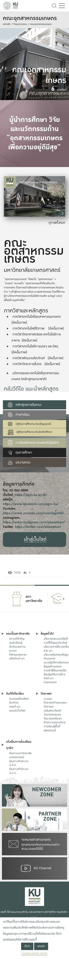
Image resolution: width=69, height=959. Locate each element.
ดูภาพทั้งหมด (56, 222)
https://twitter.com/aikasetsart (38, 527)
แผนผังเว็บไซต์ (17, 710)
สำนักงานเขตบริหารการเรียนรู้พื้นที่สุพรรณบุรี (55, 726)
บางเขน (48, 698)
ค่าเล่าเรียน (23, 414)
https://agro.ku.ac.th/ (31, 495)
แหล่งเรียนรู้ (15, 642)
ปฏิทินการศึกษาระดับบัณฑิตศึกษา (34, 432)
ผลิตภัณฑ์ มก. (17, 658)
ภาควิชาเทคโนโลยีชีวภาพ (28, 328)
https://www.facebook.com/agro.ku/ (30, 504)
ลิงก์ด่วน (14, 702)
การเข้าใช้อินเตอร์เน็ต (55, 670)
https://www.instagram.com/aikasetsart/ (34, 522)
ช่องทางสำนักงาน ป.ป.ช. (18, 763)
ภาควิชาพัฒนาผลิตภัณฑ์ (28, 358)
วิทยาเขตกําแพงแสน (55, 702)
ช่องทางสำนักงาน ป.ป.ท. (18, 771)
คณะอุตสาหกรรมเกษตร (41, 24)
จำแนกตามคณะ (20, 24)
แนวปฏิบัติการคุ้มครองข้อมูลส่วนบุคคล (56, 664)
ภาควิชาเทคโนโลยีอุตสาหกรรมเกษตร (36, 316)
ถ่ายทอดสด (50, 682)
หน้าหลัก (6, 24)
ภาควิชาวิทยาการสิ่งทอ (27, 364)
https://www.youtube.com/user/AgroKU (33, 513)
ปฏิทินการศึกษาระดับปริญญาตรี (33, 424)
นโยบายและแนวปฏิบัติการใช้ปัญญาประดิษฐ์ (56, 640)
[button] (62, 213)
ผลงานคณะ (23, 462)
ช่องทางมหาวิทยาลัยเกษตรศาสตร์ (20, 755)
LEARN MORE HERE (34, 953)
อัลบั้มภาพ (19, 322)
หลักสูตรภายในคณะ (29, 404)
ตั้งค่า (27, 946)
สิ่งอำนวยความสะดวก (17, 648)
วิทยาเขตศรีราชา (53, 718)
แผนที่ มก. (15, 706)
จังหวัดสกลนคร (52, 711)
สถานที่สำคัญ (16, 638)
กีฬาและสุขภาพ (17, 654)
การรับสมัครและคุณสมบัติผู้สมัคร (37, 442)
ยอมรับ (41, 946)
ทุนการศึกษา (24, 452)
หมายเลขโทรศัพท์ (19, 698)
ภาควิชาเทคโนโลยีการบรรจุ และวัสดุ (35, 346)
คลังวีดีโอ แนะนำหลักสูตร (31, 388)
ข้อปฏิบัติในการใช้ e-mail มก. (55, 676)
